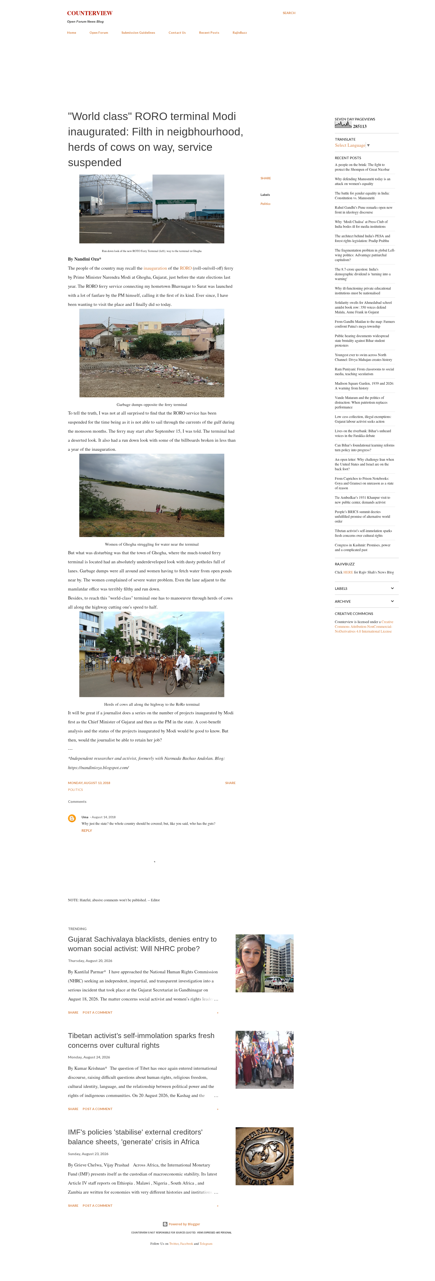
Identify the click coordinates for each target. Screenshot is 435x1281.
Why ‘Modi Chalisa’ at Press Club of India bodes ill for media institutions (361, 224)
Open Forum (98, 32)
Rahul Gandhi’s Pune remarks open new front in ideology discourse (364, 209)
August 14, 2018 (104, 817)
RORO (186, 268)
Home (71, 32)
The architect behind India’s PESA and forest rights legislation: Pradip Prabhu (362, 238)
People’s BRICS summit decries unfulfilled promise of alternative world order (362, 516)
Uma (85, 817)
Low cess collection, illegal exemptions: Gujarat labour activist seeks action (363, 419)
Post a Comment (98, 1012)
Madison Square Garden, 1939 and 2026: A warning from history (364, 385)
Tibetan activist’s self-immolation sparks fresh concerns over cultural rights (363, 533)
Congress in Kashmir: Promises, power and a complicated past (362, 547)
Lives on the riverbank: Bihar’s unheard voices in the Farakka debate (363, 433)
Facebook (186, 1243)
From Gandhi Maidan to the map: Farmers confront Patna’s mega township (365, 324)
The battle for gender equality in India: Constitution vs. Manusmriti (362, 195)
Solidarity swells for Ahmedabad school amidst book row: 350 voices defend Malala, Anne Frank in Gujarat (363, 307)
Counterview (90, 13)
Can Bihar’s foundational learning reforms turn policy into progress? (364, 447)
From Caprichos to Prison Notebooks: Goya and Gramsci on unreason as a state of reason (364, 483)
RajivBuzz (240, 32)
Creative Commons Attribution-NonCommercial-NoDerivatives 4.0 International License (364, 626)
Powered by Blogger (184, 1224)
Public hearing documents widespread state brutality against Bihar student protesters (362, 340)
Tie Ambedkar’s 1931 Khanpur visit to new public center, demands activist (362, 499)
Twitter (174, 1243)
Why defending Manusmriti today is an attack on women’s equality (362, 181)
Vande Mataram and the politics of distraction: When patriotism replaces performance (361, 402)
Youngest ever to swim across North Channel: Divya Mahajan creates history (363, 357)
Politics (266, 204)
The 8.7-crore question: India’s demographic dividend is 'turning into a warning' (363, 274)
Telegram (206, 1243)
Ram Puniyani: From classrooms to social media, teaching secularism (364, 371)
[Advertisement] (181, 72)
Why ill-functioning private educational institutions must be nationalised (363, 290)
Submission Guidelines (138, 32)
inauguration (155, 268)
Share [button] (266, 178)
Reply (87, 830)
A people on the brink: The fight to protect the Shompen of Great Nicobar (362, 167)
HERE (348, 572)
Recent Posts (209, 32)
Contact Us (177, 32)
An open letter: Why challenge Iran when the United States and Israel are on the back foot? (364, 464)
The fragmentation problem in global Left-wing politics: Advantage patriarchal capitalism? (365, 255)
